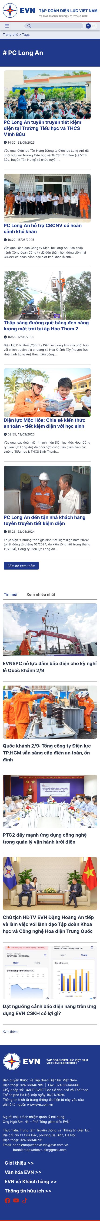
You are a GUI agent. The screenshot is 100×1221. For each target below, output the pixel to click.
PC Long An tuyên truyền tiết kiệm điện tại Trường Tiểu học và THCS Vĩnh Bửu (42, 128)
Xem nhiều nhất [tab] (41, 594)
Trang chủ (10, 34)
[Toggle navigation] (7, 26)
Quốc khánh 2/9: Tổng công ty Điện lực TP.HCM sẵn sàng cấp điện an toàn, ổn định (47, 753)
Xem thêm (10, 1031)
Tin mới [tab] (10, 594)
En (94, 26)
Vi (88, 26)
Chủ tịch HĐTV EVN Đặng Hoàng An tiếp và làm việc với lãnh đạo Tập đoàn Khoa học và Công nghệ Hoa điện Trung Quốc (48, 924)
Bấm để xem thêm (21, 566)
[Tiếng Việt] (50, 10)
